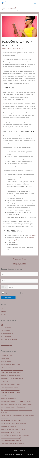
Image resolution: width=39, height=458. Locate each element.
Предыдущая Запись (19, 259)
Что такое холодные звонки (9, 387)
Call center (4, 395)
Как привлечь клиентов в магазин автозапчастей (16, 401)
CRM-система (5, 358)
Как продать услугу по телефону (10, 373)
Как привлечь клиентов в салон (10, 393)
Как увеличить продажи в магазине (12, 370)
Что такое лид (5, 381)
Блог (2, 308)
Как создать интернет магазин (10, 432)
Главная (3, 311)
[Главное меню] (35, 3)
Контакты (3, 314)
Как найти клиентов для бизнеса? (11, 441)
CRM (2, 325)
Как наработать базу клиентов (10, 390)
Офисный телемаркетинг (8, 398)
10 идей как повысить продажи (10, 375)
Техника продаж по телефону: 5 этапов (13, 429)
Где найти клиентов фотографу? (10, 438)
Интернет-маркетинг (7, 333)
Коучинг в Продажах (7, 367)
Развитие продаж (6, 345)
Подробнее (32, 235)
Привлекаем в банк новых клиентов (12, 378)
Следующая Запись (19, 264)
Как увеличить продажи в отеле (10, 364)
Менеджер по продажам (8, 426)
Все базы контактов (7, 355)
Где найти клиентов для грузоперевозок (13, 423)
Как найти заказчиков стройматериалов (13, 407)
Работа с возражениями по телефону (12, 443)
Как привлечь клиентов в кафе (10, 384)
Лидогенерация (6, 336)
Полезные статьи (6, 342)
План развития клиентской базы (11, 421)
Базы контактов (5, 330)
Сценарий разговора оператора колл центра (15, 435)
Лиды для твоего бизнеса (9, 339)
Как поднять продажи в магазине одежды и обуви (16, 404)
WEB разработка (6, 328)
